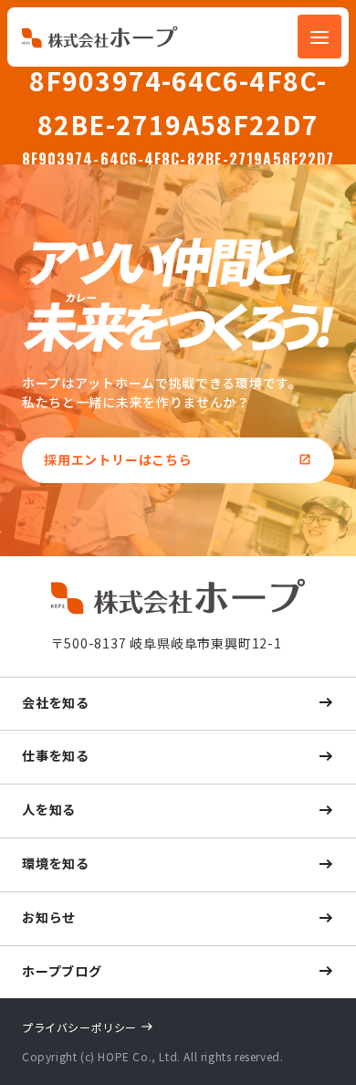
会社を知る (55, 702)
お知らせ (49, 917)
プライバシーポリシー (79, 1027)
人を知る (49, 809)
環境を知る (55, 863)
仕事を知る (55, 755)
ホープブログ (62, 971)
